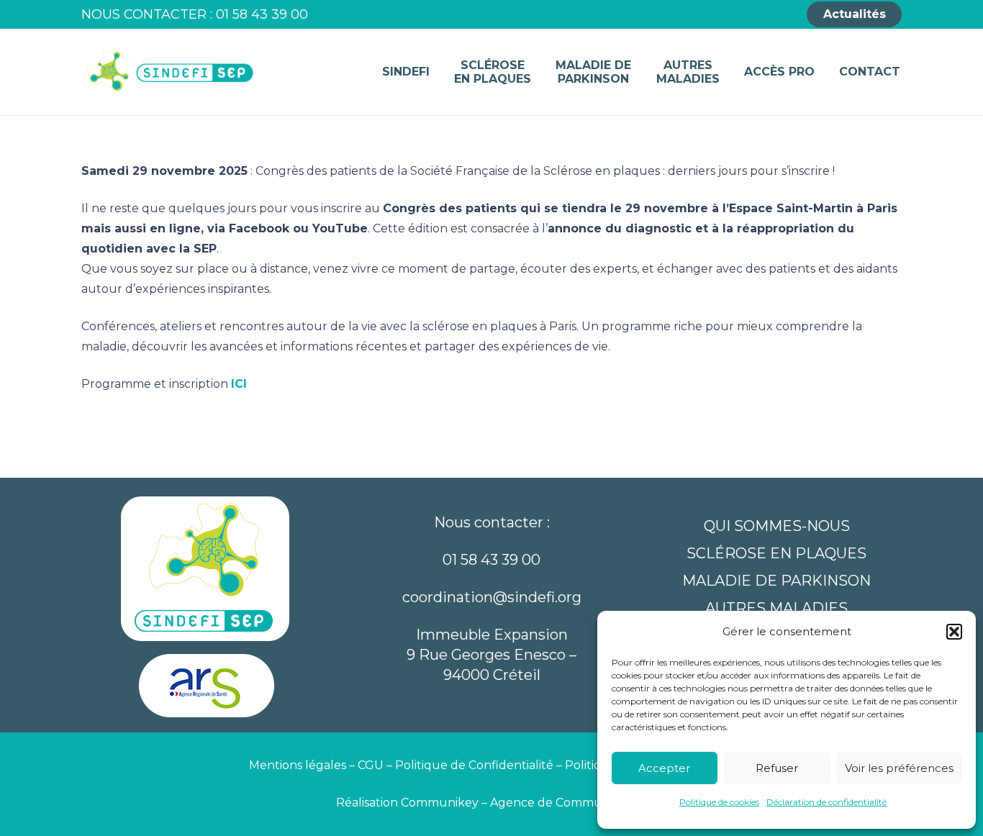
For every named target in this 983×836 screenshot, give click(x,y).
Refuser (777, 768)
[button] (954, 631)
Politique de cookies (719, 801)
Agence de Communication (569, 802)
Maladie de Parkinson (776, 580)
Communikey (441, 802)
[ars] (206, 690)
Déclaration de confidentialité (826, 801)
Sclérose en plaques (776, 553)
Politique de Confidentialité (474, 765)
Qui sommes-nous (777, 526)
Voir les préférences (899, 768)
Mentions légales (297, 765)
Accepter (664, 768)
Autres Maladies (776, 608)
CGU (371, 765)
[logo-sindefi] (168, 72)
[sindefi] (206, 571)
